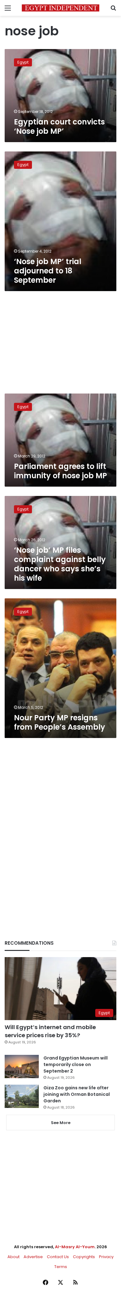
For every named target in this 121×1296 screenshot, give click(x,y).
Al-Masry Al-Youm (75, 1247)
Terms (60, 1267)
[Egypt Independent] (60, 7)
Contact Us (58, 1257)
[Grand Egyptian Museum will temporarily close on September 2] (22, 1066)
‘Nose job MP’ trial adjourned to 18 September (47, 270)
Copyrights (84, 1257)
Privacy (106, 1257)
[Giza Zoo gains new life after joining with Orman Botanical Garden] (22, 1096)
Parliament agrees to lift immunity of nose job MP (60, 471)
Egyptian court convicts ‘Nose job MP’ (59, 126)
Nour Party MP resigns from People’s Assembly (59, 722)
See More (60, 1123)
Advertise (33, 1257)
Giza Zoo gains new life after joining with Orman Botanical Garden (76, 1094)
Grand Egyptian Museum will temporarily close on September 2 (75, 1064)
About (13, 1257)
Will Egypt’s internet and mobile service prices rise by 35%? (50, 1031)
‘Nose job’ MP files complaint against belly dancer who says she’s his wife (60, 564)
